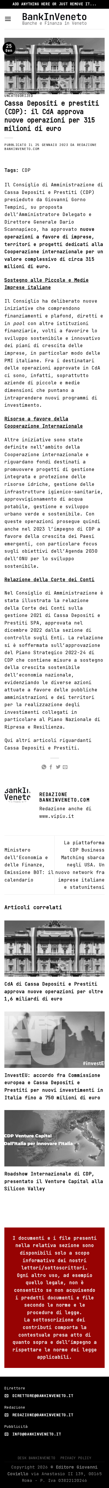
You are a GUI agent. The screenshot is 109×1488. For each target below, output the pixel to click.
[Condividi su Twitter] (58, 767)
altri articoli (36, 740)
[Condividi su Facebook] (51, 767)
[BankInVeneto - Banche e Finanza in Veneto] (54, 18)
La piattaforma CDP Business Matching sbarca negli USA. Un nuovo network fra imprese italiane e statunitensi (80, 865)
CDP (26, 170)
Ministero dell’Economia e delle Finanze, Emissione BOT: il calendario (29, 865)
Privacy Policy (76, 1458)
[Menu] (7, 19)
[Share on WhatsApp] (44, 767)
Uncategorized (18, 96)
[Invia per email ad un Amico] (65, 767)
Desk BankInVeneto (36, 1458)
